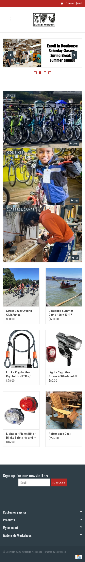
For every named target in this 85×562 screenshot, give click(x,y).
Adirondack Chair (60, 433)
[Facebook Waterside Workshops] (39, 494)
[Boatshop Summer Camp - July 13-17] (63, 287)
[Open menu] (7, 19)
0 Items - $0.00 (73, 3)
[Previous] (10, 55)
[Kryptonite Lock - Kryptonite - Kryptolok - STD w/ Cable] (21, 349)
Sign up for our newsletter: (25, 475)
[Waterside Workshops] (50, 19)
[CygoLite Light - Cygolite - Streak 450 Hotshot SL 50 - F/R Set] (63, 349)
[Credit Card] (78, 556)
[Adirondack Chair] (63, 410)
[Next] (74, 55)
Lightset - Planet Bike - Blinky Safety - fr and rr (21, 435)
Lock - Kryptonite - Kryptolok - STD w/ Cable (18, 374)
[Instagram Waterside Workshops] (46, 494)
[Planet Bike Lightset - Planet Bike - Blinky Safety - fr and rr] (21, 410)
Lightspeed (61, 551)
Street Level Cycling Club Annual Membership (19, 313)
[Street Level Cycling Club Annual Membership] (21, 287)
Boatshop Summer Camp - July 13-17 (61, 312)
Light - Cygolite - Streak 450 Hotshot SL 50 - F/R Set (63, 374)
